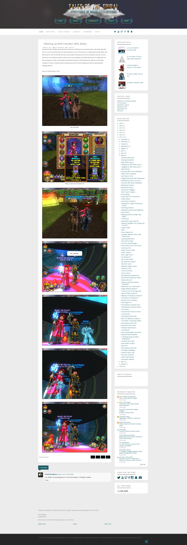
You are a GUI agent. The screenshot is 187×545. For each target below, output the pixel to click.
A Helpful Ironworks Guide (135, 82)
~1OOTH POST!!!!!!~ (126, 271)
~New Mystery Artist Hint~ (128, 316)
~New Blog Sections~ (127, 208)
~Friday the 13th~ (126, 268)
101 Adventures (124, 442)
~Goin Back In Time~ (127, 176)
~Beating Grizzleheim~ (127, 160)
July (122, 151)
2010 (121, 366)
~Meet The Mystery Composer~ (130, 318)
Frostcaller (122, 430)
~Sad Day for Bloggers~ (128, 190)
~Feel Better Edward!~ (127, 359)
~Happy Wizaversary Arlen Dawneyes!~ (132, 178)
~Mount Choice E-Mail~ (127, 250)
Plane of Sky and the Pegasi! (128, 398)
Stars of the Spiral (124, 402)
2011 (121, 137)
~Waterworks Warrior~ (127, 185)
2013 (121, 132)
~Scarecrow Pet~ (125, 248)
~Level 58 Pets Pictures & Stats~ (130, 312)
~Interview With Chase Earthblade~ (131, 171)
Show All (142, 464)
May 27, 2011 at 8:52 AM (65, 474)
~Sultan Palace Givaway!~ (128, 174)
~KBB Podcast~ (125, 169)
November (124, 142)
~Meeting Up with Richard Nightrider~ (132, 210)
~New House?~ (125, 212)
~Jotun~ (123, 230)
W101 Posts (50, 32)
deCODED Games (125, 450)
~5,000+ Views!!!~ (125, 252)
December (124, 139)
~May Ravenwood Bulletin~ (129, 334)
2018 (121, 126)
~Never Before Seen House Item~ (131, 245)
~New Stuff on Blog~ (127, 241)
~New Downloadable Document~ (131, 332)
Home (41, 32)
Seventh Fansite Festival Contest (129, 431)
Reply (47, 480)
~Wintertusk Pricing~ (127, 187)
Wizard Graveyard (124, 422)
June (122, 153)
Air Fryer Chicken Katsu (126, 412)
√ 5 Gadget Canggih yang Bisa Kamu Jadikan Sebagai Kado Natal (130, 452)
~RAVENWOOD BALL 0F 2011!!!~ (130, 181)
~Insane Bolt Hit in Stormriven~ (130, 196)
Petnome (120, 111)
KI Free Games (122, 103)
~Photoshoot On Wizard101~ (129, 298)
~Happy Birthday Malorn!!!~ (129, 289)
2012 (121, 135)
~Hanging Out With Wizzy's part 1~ (131, 167)
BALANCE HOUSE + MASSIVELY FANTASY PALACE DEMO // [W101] (130, 459)
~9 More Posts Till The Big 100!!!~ (131, 291)
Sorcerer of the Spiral (126, 457)
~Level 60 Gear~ (125, 314)
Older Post (108, 524)
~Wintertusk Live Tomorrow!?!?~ (130, 286)
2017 (121, 128)
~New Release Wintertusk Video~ (131, 278)
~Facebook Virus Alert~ (127, 341)
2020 (121, 123)
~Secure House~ (125, 273)
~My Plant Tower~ (126, 264)
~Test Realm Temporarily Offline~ (131, 321)
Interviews (87, 32)
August (123, 148)
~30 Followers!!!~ (125, 257)
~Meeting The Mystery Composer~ (131, 296)
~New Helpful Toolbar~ (127, 343)
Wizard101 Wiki (122, 107)
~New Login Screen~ (127, 255)
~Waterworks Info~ (126, 280)
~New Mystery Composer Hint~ (130, 305)
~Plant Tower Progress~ (128, 192)
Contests (76, 32)
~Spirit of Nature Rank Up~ (129, 293)
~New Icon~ (124, 346)
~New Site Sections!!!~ (127, 355)
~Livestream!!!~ (125, 330)
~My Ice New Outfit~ (127, 259)
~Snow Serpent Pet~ (127, 232)
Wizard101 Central (123, 105)
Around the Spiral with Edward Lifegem (128, 410)
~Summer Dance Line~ (127, 352)
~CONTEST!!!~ (124, 219)
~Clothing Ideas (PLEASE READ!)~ (131, 307)
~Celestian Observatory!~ (128, 328)
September (124, 146)
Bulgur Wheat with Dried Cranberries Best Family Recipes (130, 437)
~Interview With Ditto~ (127, 158)
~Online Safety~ (125, 199)
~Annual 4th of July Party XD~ (129, 221)
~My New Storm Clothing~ (128, 300)
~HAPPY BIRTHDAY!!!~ (127, 357)
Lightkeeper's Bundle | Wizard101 (130, 418)
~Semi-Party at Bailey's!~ (128, 201)
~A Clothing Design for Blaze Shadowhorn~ (129, 338)
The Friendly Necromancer (127, 396)
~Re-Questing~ (125, 194)
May (122, 155)
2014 (121, 130)
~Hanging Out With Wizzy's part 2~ (131, 164)
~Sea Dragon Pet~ (126, 302)
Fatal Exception (51, 474)
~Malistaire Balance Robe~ (129, 266)
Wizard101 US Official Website (126, 101)
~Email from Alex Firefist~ (128, 325)
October (123, 144)
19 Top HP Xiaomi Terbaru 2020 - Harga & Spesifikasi (129, 445)
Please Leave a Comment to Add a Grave (130, 424)
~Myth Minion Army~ (127, 162)
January (123, 364)
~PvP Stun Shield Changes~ (129, 243)
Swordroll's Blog (124, 417)
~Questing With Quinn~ (127, 239)
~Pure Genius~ (125, 309)
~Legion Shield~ (125, 228)
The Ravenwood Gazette (127, 435)
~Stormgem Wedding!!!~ (128, 350)
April (122, 362)
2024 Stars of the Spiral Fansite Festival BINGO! (129, 404)
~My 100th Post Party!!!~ (128, 262)
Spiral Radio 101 (122, 109)
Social (97, 32)
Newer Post (42, 524)
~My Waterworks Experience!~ (130, 275)
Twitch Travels (64, 32)
